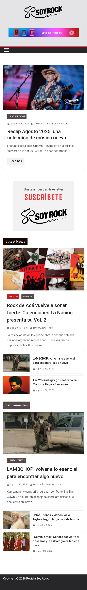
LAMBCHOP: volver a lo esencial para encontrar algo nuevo (54, 360)
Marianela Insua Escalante (48, 484)
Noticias (13, 297)
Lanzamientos (17, 116)
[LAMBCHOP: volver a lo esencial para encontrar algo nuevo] (16, 363)
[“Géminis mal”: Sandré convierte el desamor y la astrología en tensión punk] (16, 544)
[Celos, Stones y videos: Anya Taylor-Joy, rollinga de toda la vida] (16, 520)
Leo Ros (38, 123)
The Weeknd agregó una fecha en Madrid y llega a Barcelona (55, 382)
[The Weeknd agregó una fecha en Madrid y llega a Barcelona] (16, 385)
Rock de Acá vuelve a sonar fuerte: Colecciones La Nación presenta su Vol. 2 (40, 313)
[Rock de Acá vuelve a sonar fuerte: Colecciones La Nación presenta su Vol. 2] (43, 269)
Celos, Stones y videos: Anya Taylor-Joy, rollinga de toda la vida (56, 517)
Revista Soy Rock (43, 328)
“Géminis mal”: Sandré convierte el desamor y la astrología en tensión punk (56, 541)
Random (27, 297)
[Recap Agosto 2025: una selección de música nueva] (43, 87)
